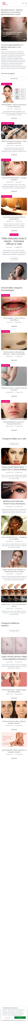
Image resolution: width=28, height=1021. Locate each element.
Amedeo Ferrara (6, 36)
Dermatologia (14, 234)
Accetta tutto (20, 1017)
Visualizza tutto (14, 78)
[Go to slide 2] (23, 39)
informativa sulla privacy (17, 1014)
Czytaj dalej (14, 258)
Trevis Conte (10, 109)
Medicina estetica (6, 84)
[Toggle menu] (25, 3)
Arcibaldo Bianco (9, 356)
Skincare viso (7, 29)
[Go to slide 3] (24, 39)
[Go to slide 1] (22, 39)
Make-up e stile (6, 160)
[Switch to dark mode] (23, 3)
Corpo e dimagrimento (7, 123)
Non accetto (8, 1017)
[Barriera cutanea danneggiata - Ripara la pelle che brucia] (14, 29)
